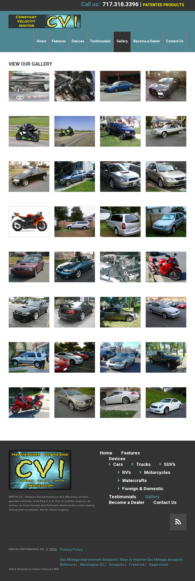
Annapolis (117, 564)
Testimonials (100, 41)
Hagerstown (158, 564)
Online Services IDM (45, 569)
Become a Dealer (146, 41)
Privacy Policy (71, 549)
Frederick (137, 564)
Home (41, 41)
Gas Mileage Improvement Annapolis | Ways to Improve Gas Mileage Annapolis (121, 559)
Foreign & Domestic (143, 488)
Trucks (143, 464)
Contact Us (175, 41)
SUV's (169, 464)
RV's (126, 472)
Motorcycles (157, 472)
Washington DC (92, 564)
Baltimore (68, 564)
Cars (118, 464)
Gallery (122, 41)
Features (59, 41)
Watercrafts (134, 480)
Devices (78, 41)
